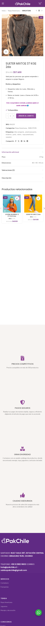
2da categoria (19, 132)
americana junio (30, 132)
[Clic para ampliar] (6, 51)
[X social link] (18, 141)
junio (14, 134)
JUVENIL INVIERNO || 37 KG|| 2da (12, 215)
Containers (5, 583)
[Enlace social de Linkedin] (24, 141)
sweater (9, 137)
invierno (9, 134)
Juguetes (4, 606)
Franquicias (5, 587)
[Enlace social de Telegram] (27, 141)
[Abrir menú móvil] (3, 3)
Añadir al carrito (26, 116)
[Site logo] (22, 3)
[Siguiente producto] (41, 10)
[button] (17, 198)
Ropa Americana (14, 11)
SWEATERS (26, 11)
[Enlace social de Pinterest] (21, 141)
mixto (19, 134)
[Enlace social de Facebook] (15, 141)
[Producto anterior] (36, 10)
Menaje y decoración (8, 610)
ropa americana (27, 134)
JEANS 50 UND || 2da (33, 214)
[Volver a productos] (39, 10)
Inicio (4, 11)
